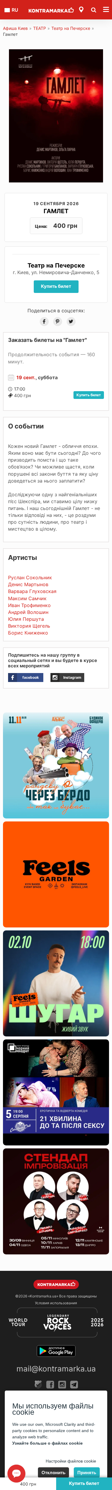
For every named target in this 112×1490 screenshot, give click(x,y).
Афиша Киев (15, 28)
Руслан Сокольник (30, 577)
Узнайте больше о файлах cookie (47, 1443)
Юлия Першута (26, 619)
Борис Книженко (28, 633)
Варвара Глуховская (32, 591)
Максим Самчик (27, 598)
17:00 (19, 389)
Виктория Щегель (29, 626)
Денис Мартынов (28, 584)
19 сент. (26, 377)
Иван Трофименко (29, 605)
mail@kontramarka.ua (56, 1368)
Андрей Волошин (28, 612)
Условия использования (56, 1303)
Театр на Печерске (70, 28)
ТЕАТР (39, 28)
